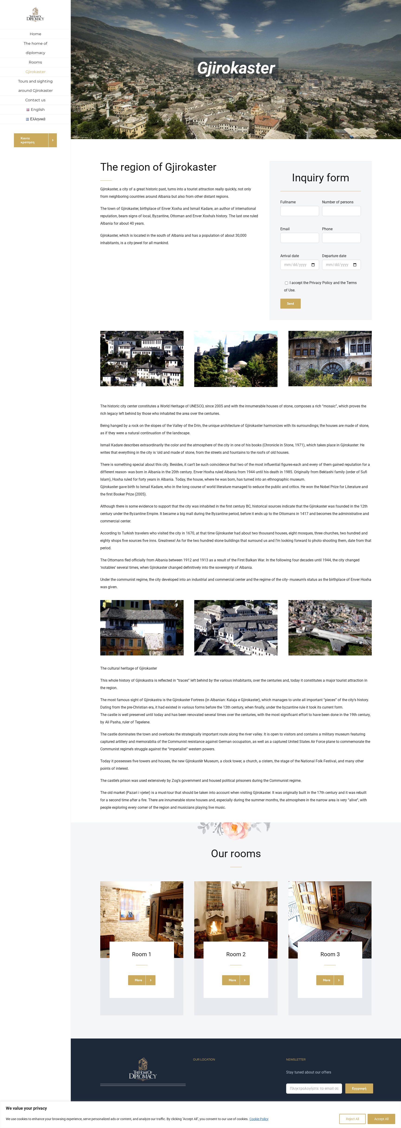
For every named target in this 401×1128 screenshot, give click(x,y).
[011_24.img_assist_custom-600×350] (330, 332)
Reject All (352, 1119)
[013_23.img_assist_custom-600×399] (142, 602)
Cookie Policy (258, 1119)
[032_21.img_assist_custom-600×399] (330, 602)
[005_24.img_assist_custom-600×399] (142, 332)
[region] (200, 1114)
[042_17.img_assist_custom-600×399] (236, 602)
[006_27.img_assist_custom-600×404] (236, 332)
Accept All (381, 1119)
